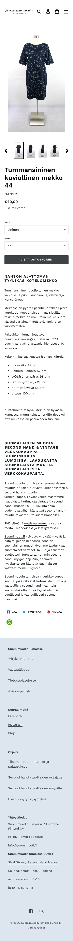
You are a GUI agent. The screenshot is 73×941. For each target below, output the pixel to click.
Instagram (15, 724)
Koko (7, 238)
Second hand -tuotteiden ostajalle (35, 777)
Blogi (11, 733)
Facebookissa (23, 528)
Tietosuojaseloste (22, 680)
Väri (7, 222)
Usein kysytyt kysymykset (28, 799)
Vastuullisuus (18, 669)
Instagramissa (48, 528)
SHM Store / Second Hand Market (33, 862)
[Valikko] (65, 11)
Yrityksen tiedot (20, 659)
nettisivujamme (35, 523)
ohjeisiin (32, 559)
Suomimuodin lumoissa (36, 922)
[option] (19, 150)
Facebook (15, 716)
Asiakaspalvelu (19, 691)
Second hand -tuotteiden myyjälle (35, 788)
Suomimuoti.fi (14, 536)
